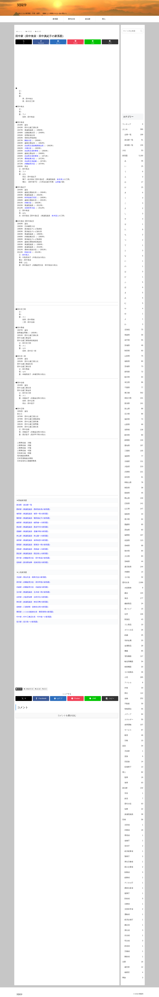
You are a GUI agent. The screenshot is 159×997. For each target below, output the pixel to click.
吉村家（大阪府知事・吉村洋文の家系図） (32, 597)
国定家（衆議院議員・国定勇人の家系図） (32, 553)
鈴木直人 (60, 179)
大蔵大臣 (28, 148)
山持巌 (57, 182)
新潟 (45, 689)
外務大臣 (28, 203)
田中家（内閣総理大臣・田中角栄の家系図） (33, 558)
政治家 (39, 689)
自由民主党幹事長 (31, 151)
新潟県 (20, 689)
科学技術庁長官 (31, 197)
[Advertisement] (66, 66)
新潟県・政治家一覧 (24, 505)
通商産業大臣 (30, 158)
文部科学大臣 (30, 208)
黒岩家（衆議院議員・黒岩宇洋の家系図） (32, 527)
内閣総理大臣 (30, 164)
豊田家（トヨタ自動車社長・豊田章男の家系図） (35, 612)
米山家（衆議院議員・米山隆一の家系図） (32, 536)
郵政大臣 (28, 140)
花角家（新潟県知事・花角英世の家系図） (32, 562)
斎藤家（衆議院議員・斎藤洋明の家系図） (32, 531)
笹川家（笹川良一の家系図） (27, 622)
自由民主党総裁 (31, 161)
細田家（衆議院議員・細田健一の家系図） (32, 522)
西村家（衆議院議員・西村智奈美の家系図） (33, 509)
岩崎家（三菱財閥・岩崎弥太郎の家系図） (32, 607)
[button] (110, 41)
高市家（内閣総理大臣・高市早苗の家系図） (33, 582)
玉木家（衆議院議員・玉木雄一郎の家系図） (33, 592)
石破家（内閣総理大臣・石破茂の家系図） (32, 587)
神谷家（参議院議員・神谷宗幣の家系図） (32, 602)
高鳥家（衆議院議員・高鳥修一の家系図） (32, 549)
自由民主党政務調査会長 (34, 146)
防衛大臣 (28, 252)
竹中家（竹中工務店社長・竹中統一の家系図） (34, 617)
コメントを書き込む (67, 715)
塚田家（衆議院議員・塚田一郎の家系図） (32, 514)
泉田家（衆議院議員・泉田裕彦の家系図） (32, 540)
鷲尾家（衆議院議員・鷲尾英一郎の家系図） (33, 545)
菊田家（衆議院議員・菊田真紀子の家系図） (33, 518)
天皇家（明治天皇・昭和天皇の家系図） (32, 577)
